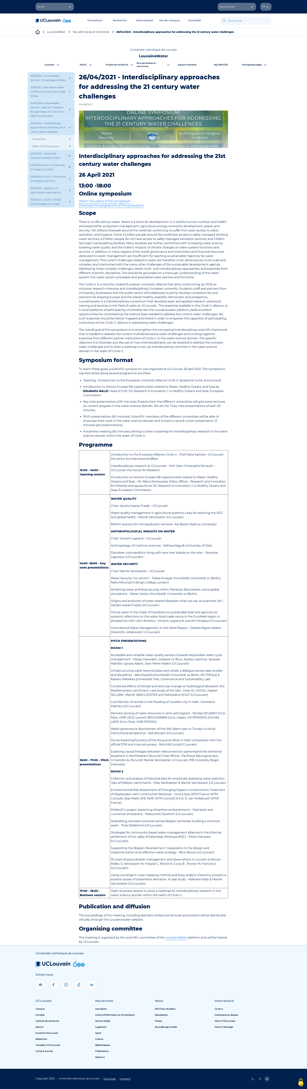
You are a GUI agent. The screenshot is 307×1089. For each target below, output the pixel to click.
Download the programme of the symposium (111, 205)
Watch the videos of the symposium (105, 201)
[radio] (253, 1079)
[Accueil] (53, 22)
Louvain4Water (176, 937)
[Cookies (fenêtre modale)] (301, 1083)
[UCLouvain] (38, 32)
